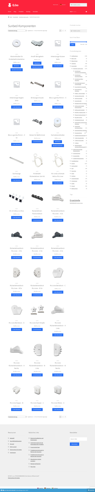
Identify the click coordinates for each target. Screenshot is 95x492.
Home (9, 11)
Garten (73, 163)
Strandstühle (76, 156)
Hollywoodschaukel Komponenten (79, 106)
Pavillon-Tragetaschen (80, 112)
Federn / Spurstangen (80, 93)
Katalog (28, 11)
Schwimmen (74, 181)
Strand (73, 186)
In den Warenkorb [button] (58, 65)
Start (11, 17)
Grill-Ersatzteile (78, 98)
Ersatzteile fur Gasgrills (80, 87)
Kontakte (35, 11)
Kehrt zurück (13, 447)
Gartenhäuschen (73, 203)
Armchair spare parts (23, 17)
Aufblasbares (74, 56)
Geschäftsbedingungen (16, 441)
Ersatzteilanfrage (35, 447)
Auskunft (12, 438)
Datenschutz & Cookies (16, 449)
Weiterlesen (16, 65)
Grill (72, 168)
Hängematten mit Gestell (81, 103)
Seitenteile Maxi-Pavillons (81, 130)
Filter (72, 44)
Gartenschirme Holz (79, 96)
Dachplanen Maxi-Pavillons (79, 79)
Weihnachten (74, 188)
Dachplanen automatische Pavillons (80, 71)
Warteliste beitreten (16, 69)
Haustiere (73, 171)
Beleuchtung (74, 61)
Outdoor (73, 176)
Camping (73, 63)
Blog (15, 11)
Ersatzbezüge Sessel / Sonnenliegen (80, 83)
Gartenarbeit (74, 166)
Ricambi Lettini (78, 117)
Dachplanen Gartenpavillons (78, 75)
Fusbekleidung (74, 161)
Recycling (33, 466)
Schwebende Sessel (79, 120)
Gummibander (78, 101)
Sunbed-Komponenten (80, 135)
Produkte (21, 11)
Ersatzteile (15, 17)
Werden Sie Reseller (36, 463)
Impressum (13, 452)
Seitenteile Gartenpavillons (78, 127)
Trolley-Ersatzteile (79, 140)
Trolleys (77, 143)
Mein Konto (55, 4)
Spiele (72, 183)
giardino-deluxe (80, 203)
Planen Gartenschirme (80, 115)
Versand (12, 444)
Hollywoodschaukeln (80, 110)
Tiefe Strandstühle (79, 138)
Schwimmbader (75, 178)
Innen (72, 173)
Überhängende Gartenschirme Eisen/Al (80, 146)
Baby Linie (73, 58)
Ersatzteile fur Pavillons (78, 90)
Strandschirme (78, 133)
